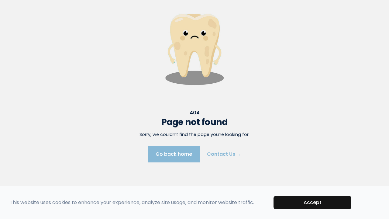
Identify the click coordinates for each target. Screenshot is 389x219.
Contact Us (224, 154)
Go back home (174, 154)
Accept (313, 202)
